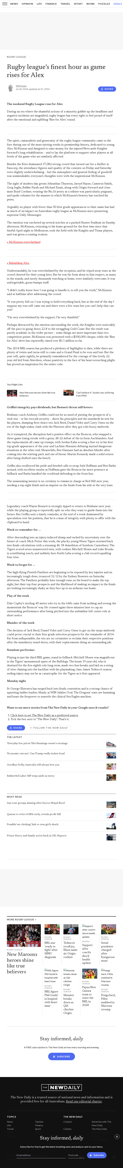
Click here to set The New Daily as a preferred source (44, 715)
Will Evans (21, 86)
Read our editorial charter (84, 1101)
